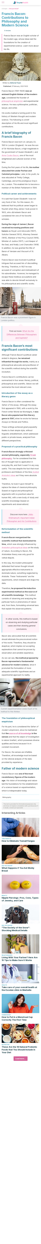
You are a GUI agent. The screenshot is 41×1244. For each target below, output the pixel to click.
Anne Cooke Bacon (10, 155)
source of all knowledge (20, 733)
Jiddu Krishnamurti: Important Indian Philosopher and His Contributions (21, 517)
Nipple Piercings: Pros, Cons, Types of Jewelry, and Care (20, 899)
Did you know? (14, 8)
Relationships (7, 955)
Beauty (4, 895)
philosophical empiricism (12, 101)
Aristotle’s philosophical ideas (14, 547)
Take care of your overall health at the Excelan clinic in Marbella (19, 988)
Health (4, 985)
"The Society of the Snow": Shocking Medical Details (16, 929)
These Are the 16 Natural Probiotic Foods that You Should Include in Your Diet (19, 1050)
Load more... (20, 1059)
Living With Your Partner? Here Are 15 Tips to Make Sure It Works (20, 958)
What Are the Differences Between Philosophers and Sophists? (22, 334)
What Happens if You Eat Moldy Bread (18, 869)
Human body (6, 1015)
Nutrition (5, 1044)
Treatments (6, 838)
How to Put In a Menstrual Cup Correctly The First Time (17, 1018)
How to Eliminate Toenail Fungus (18, 841)
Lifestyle (4, 8)
